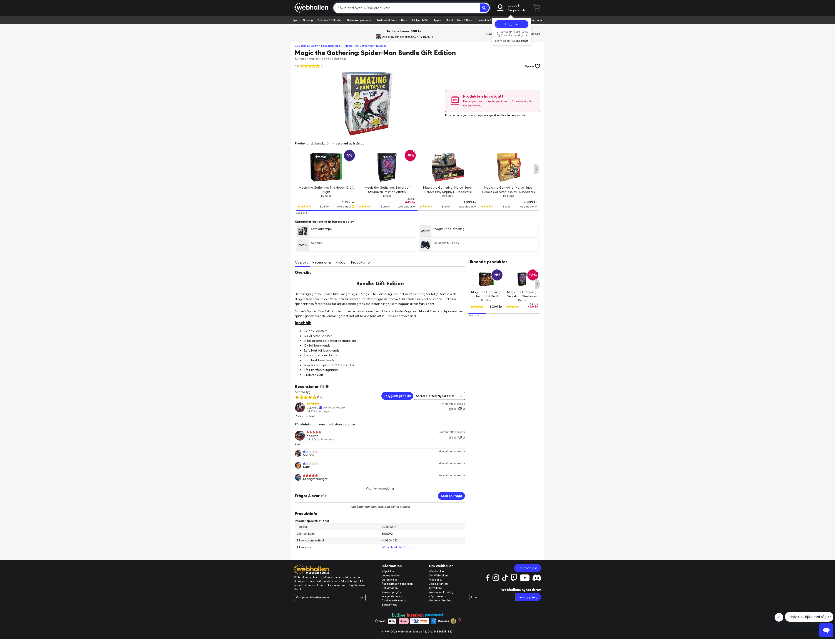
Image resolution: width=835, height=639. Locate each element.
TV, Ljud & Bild (420, 20)
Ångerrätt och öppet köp (397, 583)
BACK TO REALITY (422, 36)
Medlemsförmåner (440, 600)
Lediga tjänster (438, 583)
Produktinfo (360, 262)
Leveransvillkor (391, 575)
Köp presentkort (439, 596)
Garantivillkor (390, 579)
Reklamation (390, 587)
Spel (295, 20)
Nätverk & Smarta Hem (392, 20)
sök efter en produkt (512, 115)
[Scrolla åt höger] (536, 169)
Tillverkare (435, 587)
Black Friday (389, 604)
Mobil (449, 20)
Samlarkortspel (331, 45)
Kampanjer (535, 20)
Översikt (301, 262)
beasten (312, 436)
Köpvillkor (388, 571)
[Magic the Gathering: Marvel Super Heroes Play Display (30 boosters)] (448, 167)
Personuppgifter (392, 592)
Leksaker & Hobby (489, 20)
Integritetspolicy (392, 596)
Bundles (381, 45)
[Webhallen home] (310, 8)
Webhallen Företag (441, 592)
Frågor (341, 262)
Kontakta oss (527, 568)
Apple (437, 20)
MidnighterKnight (315, 479)
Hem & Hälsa (465, 20)
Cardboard (533, 33)
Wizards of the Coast (397, 547)
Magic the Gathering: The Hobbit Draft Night (486, 296)
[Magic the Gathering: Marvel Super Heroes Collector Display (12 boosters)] (509, 167)
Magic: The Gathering (359, 45)
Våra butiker (436, 571)
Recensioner (321, 262)
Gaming (308, 20)
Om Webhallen (438, 575)
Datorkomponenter (360, 20)
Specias (308, 455)
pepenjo (312, 407)
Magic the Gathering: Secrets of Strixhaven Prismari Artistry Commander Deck (387, 192)
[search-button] (484, 7)
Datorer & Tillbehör (330, 20)
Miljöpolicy (435, 579)
